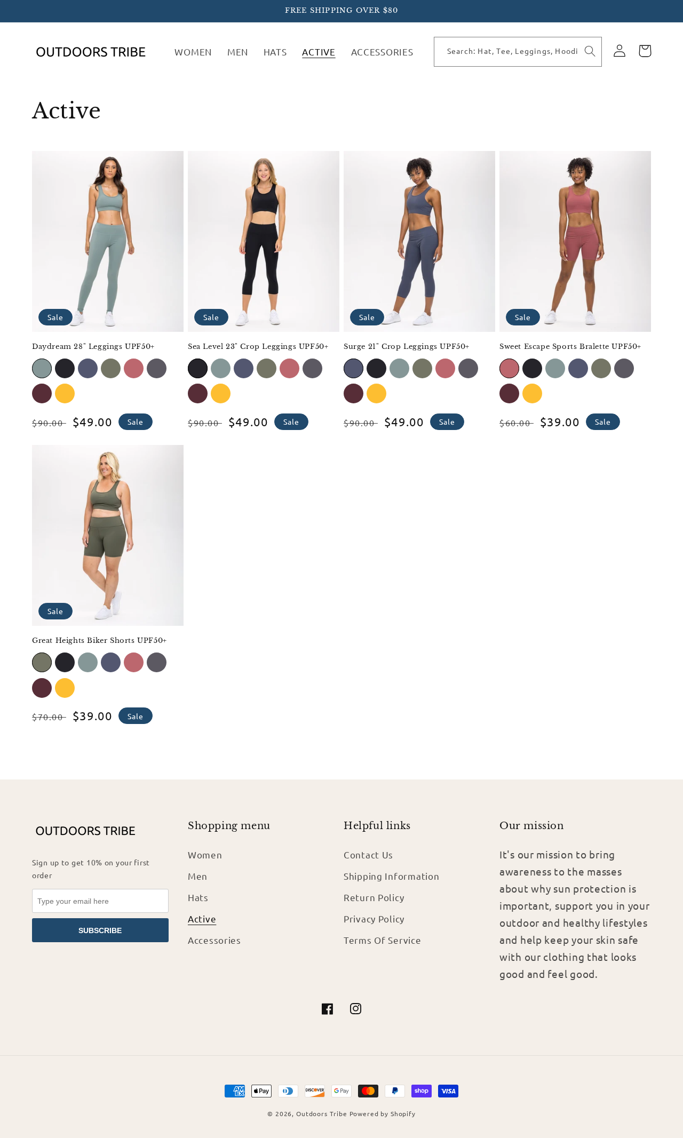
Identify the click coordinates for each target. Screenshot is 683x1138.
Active (202, 918)
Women (205, 854)
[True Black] (65, 368)
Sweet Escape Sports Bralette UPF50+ (570, 347)
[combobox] (506, 51)
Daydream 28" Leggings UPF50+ (93, 347)
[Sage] (42, 368)
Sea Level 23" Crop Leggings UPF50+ (258, 347)
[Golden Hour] (65, 393)
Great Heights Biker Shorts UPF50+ (99, 640)
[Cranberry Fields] (42, 393)
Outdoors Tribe (321, 1113)
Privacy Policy (374, 918)
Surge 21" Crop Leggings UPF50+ (407, 347)
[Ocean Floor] (156, 368)
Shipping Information (391, 875)
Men (198, 875)
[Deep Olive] (111, 368)
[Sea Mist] (88, 368)
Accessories (214, 939)
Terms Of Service (383, 939)
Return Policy (374, 897)
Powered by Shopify (383, 1113)
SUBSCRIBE (100, 930)
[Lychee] (134, 368)
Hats (198, 897)
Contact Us (368, 854)
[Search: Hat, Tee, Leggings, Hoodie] (589, 51)
